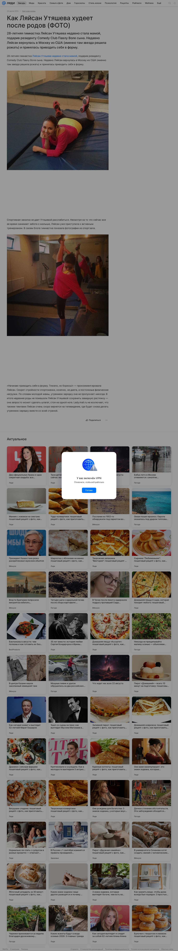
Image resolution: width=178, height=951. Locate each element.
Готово (89, 490)
